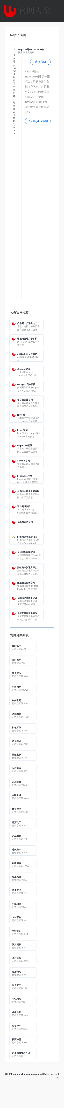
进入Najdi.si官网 (38, 121)
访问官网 (40, 61)
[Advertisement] (38, 211)
